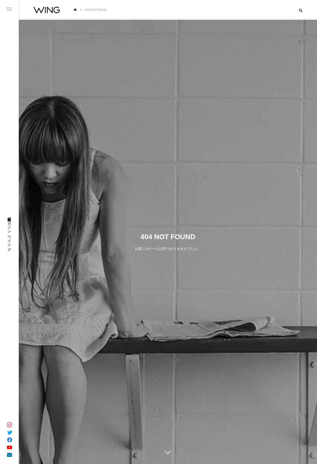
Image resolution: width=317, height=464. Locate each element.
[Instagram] (9, 424)
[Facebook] (9, 439)
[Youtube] (9, 447)
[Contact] (9, 454)
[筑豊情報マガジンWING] (47, 10)
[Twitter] (9, 432)
